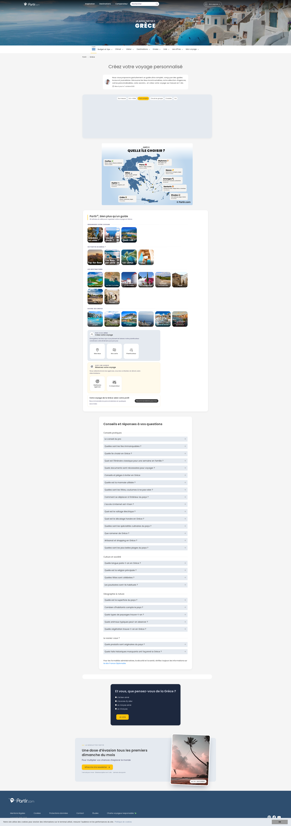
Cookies (37, 813)
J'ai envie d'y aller (125, 701)
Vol (175, 98)
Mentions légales (17, 813)
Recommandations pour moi (146, 401)
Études (95, 813)
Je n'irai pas (122, 709)
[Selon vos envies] (112, 257)
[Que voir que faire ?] (95, 257)
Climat (118, 49)
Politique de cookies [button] (123, 822)
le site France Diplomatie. (114, 663)
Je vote (122, 717)
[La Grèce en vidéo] (146, 257)
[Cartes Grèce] (129, 257)
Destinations (105, 4)
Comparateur (121, 4)
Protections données (58, 813)
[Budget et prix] (95, 235)
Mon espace (213, 4)
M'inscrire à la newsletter (96, 767)
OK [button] (280, 822)
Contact (80, 813)
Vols (165, 49)
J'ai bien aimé (123, 697)
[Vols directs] (129, 235)
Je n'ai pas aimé (124, 705)
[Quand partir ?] (112, 235)
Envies (156, 49)
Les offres (176, 49)
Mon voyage (191, 49)
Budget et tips (104, 49)
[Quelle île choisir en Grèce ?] (147, 174)
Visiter (129, 49)
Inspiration (90, 4)
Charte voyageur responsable (120, 813)
